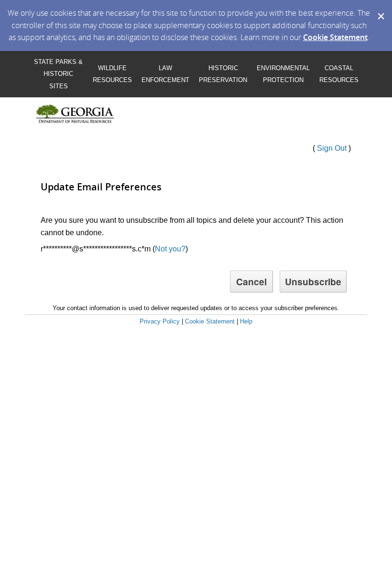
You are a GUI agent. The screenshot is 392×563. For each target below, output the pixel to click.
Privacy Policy (160, 321)
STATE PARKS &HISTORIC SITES (58, 74)
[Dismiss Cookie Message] (380, 9)
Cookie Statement (335, 37)
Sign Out (332, 148)
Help (246, 321)
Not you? (170, 249)
